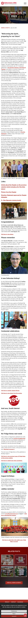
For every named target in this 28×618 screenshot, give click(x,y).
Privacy (7, 602)
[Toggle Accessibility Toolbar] (25, 615)
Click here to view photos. (7, 234)
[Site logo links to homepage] (9, 3)
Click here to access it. (9, 449)
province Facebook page (19, 438)
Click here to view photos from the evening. (11, 393)
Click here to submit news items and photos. (11, 460)
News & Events (5, 27)
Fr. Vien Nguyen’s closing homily (11, 200)
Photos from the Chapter (8, 192)
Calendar (20, 602)
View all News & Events (14, 582)
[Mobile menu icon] (25, 3)
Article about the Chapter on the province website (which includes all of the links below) (13, 187)
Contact (13, 602)
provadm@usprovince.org (11, 513)
